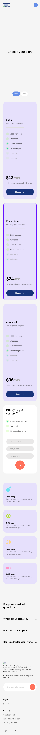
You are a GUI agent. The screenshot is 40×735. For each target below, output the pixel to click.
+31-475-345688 (10, 723)
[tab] (16, 94)
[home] (6, 5)
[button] (36, 5)
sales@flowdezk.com (11, 719)
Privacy (6, 704)
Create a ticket (9, 715)
